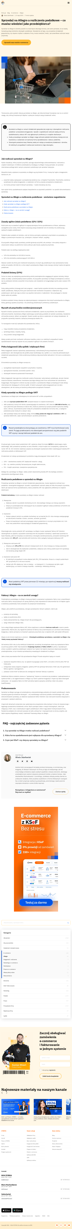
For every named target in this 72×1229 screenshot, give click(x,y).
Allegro (6, 956)
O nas (2, 1135)
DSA (48, 1216)
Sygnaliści (37, 1216)
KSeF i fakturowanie (9, 986)
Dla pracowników (8, 943)
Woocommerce (8, 976)
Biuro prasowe (5, 1146)
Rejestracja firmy (8, 1011)
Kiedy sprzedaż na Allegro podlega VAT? (17, 204)
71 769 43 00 (66, 1198)
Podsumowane (8, 213)
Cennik (3, 1138)
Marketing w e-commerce (11, 963)
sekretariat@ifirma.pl (6, 1198)
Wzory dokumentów (57, 1143)
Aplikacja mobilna (31, 1160)
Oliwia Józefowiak (9, 15)
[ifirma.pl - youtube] (69, 1225)
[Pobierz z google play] (17, 1210)
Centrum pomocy (56, 1138)
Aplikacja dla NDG (31, 1155)
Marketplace (7, 966)
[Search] (68, 922)
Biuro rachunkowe (31, 1141)
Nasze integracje (56, 1146)
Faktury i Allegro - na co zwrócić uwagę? (17, 210)
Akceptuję (49, 1070)
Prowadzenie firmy (9, 1006)
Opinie (3, 1143)
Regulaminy (4, 1216)
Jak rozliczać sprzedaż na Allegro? (15, 201)
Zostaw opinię (60, 792)
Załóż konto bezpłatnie (50, 1076)
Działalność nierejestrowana (11, 948)
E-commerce (7, 953)
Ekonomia (6, 981)
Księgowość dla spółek (32, 1143)
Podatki (6, 996)
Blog (53, 1135)
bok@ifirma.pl (4, 1179)
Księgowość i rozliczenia (10, 959)
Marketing (6, 991)
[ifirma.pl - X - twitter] (61, 1225)
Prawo (5, 1001)
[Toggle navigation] (68, 3)
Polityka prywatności (15, 1216)
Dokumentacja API (57, 1149)
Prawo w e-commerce (10, 969)
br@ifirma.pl (4, 1189)
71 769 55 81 (66, 1189)
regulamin (52, 1070)
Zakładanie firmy (31, 1135)
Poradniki (54, 1141)
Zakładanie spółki (31, 1138)
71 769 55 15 (66, 1179)
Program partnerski (6, 1152)
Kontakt (3, 1149)
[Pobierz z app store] (6, 1210)
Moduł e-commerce (32, 1152)
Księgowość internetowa (33, 1146)
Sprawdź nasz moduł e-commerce (16, 42)
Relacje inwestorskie (27, 1216)
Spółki (5, 1016)
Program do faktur (31, 1149)
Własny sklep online (9, 972)
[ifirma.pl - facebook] (56, 1225)
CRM (28, 1157)
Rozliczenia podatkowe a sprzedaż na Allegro (18, 207)
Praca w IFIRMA (5, 1141)
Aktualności (7, 938)
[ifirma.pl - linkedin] (65, 1225)
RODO (43, 1216)
